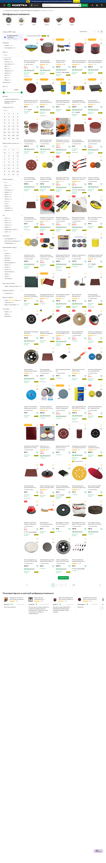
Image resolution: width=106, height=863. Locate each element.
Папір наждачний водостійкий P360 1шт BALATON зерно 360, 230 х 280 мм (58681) (31, 486)
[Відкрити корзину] (101, 5)
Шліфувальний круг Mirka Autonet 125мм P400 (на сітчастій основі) (47, 560)
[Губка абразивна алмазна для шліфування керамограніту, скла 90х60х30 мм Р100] (63, 282)
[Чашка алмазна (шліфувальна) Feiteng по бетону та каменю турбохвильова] (31, 356)
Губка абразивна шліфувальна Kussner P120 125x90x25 (46, 101)
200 (9, 132)
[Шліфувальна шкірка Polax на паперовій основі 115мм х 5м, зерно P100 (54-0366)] (95, 242)
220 (13, 132)
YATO (8, 68)
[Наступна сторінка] (99, 585)
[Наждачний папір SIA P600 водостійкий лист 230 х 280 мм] (31, 433)
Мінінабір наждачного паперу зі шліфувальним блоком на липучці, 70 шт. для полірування (63, 218)
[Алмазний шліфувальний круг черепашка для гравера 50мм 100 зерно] (95, 394)
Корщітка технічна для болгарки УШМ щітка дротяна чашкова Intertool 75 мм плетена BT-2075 (31, 523)
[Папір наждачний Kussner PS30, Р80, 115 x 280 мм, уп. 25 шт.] (79, 394)
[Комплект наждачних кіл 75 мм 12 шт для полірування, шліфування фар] (79, 242)
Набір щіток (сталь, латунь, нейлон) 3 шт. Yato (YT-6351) (79, 178)
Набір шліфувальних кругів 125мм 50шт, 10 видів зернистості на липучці (30, 141)
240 (5, 135)
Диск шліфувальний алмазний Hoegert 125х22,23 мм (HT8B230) (78, 332)
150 (9, 129)
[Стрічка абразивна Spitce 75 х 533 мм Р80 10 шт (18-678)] (63, 319)
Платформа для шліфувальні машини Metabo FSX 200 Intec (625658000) (94, 447)
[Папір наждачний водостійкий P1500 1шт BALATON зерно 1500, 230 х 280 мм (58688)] (95, 282)
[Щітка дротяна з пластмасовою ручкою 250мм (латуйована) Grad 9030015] (47, 509)
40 (13, 120)
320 (5, 138)
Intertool (8, 61)
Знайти (84, 5)
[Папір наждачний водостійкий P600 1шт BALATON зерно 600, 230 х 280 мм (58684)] (31, 204)
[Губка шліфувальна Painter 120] (63, 356)
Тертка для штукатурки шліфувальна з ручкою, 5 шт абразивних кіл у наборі (79, 218)
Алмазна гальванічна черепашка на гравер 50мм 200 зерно (94, 178)
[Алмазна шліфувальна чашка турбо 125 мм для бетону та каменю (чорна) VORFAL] (63, 547)
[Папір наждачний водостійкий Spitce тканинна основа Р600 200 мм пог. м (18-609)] (47, 48)
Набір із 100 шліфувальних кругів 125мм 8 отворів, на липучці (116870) (79, 61)
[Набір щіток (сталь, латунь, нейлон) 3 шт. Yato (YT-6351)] (79, 165)
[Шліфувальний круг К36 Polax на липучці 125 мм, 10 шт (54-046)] (79, 599)
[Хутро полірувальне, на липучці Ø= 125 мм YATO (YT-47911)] (31, 547)
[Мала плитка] (101, 31)
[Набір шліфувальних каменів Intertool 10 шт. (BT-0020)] (79, 547)
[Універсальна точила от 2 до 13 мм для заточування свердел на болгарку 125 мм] (63, 127)
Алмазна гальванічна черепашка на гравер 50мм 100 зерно (46, 178)
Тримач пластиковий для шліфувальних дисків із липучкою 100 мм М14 (30, 407)
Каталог (36, 5)
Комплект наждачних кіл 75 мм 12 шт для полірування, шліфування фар (79, 256)
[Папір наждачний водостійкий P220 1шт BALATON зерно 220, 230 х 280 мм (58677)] (47, 356)
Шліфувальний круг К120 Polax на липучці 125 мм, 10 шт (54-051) (31, 101)
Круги (8, 220)
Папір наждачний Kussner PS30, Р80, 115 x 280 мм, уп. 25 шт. (79, 407)
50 (4, 123)
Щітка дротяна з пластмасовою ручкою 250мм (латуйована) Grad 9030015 (47, 523)
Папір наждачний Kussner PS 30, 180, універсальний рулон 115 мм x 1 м (63, 101)
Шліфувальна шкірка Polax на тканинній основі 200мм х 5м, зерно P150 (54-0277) (79, 447)
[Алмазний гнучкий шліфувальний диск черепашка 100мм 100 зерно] (31, 242)
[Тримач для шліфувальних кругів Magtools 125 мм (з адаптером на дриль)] (95, 319)
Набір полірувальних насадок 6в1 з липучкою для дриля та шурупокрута (47, 256)
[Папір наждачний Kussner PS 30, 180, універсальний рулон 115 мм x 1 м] (63, 87)
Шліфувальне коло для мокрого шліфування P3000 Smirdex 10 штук (62, 407)
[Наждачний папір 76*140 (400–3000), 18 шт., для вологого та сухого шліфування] (63, 165)
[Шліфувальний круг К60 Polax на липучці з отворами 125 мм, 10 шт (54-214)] (63, 433)
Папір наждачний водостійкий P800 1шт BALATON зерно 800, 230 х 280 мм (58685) (79, 141)
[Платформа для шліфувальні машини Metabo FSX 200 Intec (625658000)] (95, 433)
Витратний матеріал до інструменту (30, 10)
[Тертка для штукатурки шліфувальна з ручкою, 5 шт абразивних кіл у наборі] (79, 204)
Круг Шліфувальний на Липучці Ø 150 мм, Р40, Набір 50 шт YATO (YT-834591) (94, 141)
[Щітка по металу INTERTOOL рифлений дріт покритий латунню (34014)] (47, 319)
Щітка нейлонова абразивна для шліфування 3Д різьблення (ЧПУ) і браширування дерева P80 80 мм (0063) (79, 295)
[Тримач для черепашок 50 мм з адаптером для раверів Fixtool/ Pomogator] (31, 48)
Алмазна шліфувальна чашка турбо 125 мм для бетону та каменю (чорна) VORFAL (63, 560)
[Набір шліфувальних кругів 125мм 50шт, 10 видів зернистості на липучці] (31, 127)
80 (4, 126)
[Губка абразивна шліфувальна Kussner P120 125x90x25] (47, 87)
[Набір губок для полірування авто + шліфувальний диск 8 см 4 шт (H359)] (47, 433)
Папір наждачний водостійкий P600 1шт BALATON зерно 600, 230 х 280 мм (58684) (31, 218)
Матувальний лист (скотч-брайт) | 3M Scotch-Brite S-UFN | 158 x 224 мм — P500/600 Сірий (79, 523)
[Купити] (37, 67)
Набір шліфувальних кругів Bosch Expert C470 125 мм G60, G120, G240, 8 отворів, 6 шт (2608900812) (79, 486)
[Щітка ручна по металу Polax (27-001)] (79, 356)
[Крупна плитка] (98, 31)
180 (5, 132)
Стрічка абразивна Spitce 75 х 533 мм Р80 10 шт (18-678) (63, 332)
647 (74, 585)
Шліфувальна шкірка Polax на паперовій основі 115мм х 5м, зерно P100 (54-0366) (95, 256)
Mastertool (9, 70)
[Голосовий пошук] (79, 5)
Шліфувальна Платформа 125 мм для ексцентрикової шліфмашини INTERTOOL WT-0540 (31, 332)
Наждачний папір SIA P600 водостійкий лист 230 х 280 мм (31, 447)
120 (13, 126)
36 (9, 120)
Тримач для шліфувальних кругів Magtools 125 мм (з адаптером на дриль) (95, 332)
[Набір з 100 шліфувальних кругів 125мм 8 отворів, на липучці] (95, 48)
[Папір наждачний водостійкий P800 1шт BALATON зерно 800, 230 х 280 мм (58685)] (79, 127)
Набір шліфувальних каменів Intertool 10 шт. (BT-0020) (78, 560)
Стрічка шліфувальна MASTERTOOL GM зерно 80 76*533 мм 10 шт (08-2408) (78, 101)
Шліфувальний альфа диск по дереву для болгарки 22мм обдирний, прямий (47, 141)
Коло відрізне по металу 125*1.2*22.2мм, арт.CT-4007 (62, 523)
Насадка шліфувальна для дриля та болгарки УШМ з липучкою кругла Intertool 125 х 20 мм (47, 486)
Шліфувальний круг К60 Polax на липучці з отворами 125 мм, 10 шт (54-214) (63, 447)
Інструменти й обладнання (12, 10)
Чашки (8, 227)
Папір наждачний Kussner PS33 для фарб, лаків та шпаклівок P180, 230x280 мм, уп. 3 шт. (63, 256)
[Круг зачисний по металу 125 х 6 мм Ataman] (95, 204)
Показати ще (6, 82)
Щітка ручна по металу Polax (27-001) (78, 370)
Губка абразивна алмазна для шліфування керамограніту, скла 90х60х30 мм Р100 (63, 295)
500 (17, 138)
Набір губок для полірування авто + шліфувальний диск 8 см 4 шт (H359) (47, 447)
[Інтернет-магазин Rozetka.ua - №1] (17, 5)
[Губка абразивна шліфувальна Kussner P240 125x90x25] (95, 87)
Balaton (8, 80)
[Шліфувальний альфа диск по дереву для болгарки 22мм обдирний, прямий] (47, 127)
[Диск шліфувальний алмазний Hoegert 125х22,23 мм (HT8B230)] (79, 319)
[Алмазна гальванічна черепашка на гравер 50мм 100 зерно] (47, 165)
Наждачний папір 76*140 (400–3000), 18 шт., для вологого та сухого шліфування (62, 178)
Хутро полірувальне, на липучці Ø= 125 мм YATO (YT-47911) (30, 560)
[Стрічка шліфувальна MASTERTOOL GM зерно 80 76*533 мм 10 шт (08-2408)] (79, 87)
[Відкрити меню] (4, 5)
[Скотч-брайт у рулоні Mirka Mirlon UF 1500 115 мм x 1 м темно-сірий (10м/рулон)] (95, 509)
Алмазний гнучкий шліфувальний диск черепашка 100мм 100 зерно (30, 256)
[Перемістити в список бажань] (37, 40)
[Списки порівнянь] (97, 5)
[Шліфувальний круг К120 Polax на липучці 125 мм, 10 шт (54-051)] (31, 87)
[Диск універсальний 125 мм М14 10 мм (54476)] (95, 473)
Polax (7, 75)
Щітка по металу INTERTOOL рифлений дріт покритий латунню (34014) (46, 332)
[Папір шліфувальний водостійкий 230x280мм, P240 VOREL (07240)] (31, 282)
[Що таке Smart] (48, 36)
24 (13, 116)
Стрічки (8, 225)
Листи (8, 222)
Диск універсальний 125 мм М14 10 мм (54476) (94, 486)
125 (17, 126)
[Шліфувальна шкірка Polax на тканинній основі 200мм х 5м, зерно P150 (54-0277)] (79, 433)
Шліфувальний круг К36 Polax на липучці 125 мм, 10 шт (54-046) (90, 598)
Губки (7, 218)
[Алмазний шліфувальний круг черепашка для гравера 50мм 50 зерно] (95, 356)
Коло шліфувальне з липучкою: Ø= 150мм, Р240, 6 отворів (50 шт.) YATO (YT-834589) (30, 178)
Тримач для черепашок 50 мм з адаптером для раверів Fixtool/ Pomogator (31, 61)
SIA (7, 77)
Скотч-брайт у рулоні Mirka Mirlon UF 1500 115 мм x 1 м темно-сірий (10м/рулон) (95, 523)
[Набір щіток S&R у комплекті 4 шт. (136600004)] (63, 48)
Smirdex (8, 73)
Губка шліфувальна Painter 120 (63, 370)
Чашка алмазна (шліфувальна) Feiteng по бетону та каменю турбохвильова (31, 370)
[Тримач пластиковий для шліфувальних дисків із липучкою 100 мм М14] (31, 394)
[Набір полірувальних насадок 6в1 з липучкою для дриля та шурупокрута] (47, 242)
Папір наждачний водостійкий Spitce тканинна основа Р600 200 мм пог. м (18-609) (46, 61)
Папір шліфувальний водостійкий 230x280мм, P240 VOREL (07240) (30, 295)
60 (13, 123)
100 (9, 126)
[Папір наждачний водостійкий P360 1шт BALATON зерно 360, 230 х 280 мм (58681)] (31, 473)
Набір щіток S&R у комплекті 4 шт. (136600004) (61, 61)
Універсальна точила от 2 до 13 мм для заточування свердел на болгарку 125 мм (63, 141)
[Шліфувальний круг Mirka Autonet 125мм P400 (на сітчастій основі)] (47, 547)
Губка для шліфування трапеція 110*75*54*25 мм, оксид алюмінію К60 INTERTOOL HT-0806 (63, 486)
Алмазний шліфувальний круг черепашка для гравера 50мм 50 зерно (95, 370)
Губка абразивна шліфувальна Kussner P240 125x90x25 (94, 101)
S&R (7, 66)
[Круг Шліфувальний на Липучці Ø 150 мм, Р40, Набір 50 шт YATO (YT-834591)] (95, 127)
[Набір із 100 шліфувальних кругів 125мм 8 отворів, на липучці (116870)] (79, 48)
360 (9, 138)
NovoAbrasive (10, 64)
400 (13, 138)
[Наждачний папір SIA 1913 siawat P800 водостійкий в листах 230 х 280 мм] (47, 282)
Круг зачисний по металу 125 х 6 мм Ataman (95, 218)
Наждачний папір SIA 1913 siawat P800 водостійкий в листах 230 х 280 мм (47, 295)
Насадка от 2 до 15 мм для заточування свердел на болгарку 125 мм (47, 218)
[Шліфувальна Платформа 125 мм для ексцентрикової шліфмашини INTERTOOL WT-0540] (31, 319)
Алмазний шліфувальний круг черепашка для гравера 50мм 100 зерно (95, 407)
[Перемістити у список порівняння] (37, 43)
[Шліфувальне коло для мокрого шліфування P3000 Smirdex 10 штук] (63, 394)
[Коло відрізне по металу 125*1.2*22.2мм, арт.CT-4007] (63, 509)
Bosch (8, 59)
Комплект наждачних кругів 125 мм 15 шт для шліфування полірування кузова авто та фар (47, 407)
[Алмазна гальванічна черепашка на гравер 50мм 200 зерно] (95, 165)
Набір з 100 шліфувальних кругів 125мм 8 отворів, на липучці (95, 61)
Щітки (8, 231)
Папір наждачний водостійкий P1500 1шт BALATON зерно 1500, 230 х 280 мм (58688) (95, 295)
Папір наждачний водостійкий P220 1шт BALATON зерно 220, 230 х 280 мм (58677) (47, 370)
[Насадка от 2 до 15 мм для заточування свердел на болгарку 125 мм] (47, 204)
